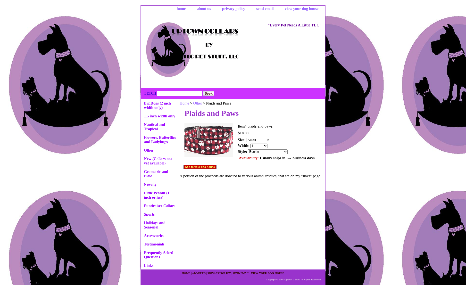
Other (197, 103)
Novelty (150, 184)
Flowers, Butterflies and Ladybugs (160, 139)
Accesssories (154, 236)
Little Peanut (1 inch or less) (156, 195)
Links (148, 265)
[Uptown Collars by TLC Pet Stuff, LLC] (201, 50)
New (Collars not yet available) (158, 161)
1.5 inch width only (159, 116)
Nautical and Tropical (154, 126)
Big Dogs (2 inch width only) (157, 105)
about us (204, 9)
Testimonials (154, 244)
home (181, 9)
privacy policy (233, 9)
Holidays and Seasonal (155, 225)
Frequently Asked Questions (158, 255)
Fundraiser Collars (159, 206)
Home (184, 103)
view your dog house (301, 9)
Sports (149, 214)
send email (265, 9)
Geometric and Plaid (156, 174)
